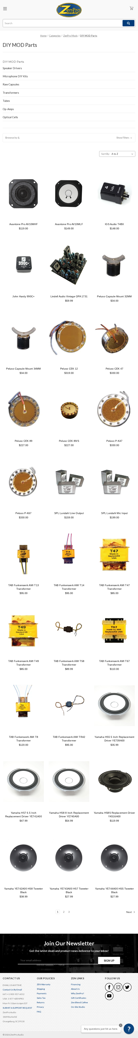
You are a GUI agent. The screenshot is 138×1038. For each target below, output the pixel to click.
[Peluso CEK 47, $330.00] (114, 337)
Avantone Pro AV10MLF (69, 224)
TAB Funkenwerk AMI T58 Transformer (69, 663)
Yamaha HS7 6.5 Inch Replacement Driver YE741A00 (23, 814)
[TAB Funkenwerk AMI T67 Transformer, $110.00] (114, 630)
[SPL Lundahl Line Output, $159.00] (69, 482)
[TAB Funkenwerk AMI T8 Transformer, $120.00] (23, 706)
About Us (75, 989)
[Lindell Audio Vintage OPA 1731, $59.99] (69, 265)
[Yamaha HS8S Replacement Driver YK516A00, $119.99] (114, 781)
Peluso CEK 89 (23, 440)
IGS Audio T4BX (114, 224)
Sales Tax (41, 998)
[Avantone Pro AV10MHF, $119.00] (23, 193)
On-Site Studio (78, 1007)
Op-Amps (8, 109)
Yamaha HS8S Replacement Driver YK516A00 (114, 814)
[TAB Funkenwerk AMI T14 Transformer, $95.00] (69, 554)
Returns (41, 1002)
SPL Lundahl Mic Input (114, 513)
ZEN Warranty (43, 984)
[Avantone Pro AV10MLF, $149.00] (69, 193)
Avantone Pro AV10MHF (23, 224)
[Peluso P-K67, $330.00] (23, 482)
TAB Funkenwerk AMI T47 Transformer (114, 587)
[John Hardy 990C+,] (23, 265)
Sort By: (105, 153)
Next (129, 911)
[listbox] (123, 154)
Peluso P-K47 (114, 440)
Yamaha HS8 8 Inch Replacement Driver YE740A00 (69, 814)
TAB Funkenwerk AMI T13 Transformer (23, 587)
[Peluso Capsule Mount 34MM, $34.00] (23, 337)
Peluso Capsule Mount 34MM (23, 368)
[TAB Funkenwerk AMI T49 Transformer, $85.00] (23, 630)
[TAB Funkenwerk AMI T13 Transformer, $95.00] (23, 554)
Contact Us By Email (12, 989)
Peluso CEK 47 (114, 368)
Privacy (40, 1007)
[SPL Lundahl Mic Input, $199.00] (114, 482)
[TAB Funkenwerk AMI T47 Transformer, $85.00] (114, 554)
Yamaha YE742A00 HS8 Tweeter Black (23, 890)
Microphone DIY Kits (15, 76)
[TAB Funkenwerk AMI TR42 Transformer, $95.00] (69, 706)
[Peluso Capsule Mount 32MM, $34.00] (114, 265)
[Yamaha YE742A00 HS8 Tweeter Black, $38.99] (23, 857)
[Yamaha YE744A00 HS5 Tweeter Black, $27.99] (114, 857)
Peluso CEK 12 (69, 368)
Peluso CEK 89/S (69, 440)
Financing (75, 984)
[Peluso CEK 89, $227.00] (23, 410)
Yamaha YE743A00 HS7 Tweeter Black (69, 890)
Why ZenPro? (77, 993)
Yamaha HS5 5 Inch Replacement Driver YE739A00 (114, 738)
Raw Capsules (11, 84)
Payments (42, 993)
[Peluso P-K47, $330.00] (114, 410)
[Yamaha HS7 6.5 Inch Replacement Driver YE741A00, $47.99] (23, 781)
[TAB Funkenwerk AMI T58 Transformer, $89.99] (69, 630)
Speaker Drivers (12, 68)
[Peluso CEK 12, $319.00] (69, 337)
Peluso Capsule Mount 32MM (114, 296)
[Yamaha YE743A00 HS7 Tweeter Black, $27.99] (69, 857)
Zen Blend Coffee (79, 1002)
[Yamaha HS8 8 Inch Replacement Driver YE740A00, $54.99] (69, 781)
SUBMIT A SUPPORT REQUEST (17, 1007)
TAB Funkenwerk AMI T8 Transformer (23, 738)
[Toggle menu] (5, 9)
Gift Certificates (78, 998)
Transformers (11, 92)
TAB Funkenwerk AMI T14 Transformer (69, 587)
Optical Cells (10, 117)
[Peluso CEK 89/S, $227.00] (69, 410)
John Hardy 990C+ (23, 296)
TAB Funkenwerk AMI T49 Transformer (23, 663)
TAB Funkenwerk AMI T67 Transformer (114, 663)
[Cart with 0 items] (131, 8)
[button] (69, 137)
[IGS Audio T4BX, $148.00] (114, 193)
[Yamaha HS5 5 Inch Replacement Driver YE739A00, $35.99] (114, 706)
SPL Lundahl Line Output (69, 513)
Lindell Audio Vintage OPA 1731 (69, 296)
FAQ (39, 1011)
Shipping (41, 989)
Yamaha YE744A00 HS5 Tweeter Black (114, 890)
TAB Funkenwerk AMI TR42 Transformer (69, 738)
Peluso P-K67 (23, 513)
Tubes (6, 100)
